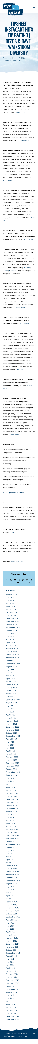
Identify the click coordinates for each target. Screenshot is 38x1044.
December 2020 (12, 727)
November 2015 (12, 911)
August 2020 (11, 739)
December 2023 (12, 691)
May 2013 (10, 1001)
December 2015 (12, 908)
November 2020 (12, 730)
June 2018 (10, 817)
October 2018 (11, 805)
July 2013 (10, 995)
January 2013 (11, 1013)
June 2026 (10, 600)
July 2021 (10, 706)
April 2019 (10, 787)
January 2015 (11, 941)
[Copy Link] (29, 582)
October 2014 (11, 950)
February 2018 (12, 829)
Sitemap (32, 1033)
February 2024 (12, 685)
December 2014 (12, 944)
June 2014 (10, 962)
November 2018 (12, 802)
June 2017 (10, 853)
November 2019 (12, 766)
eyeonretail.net (17, 561)
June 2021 (10, 709)
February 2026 (12, 612)
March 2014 (11, 971)
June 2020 (10, 745)
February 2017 (12, 865)
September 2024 (13, 663)
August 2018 (11, 811)
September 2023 (13, 700)
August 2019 (11, 775)
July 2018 (10, 814)
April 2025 (10, 642)
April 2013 (10, 1004)
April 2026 (10, 606)
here (12, 532)
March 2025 (11, 645)
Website (12, 270)
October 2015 (11, 914)
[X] (11, 580)
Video (5, 270)
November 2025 (12, 621)
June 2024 (10, 673)
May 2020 (10, 748)
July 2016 (10, 887)
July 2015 (10, 923)
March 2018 (11, 826)
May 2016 (10, 893)
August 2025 (11, 630)
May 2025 (10, 639)
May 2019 (10, 784)
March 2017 (11, 862)
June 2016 (10, 890)
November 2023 (12, 694)
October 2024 (11, 660)
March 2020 (11, 754)
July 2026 (10, 597)
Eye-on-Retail (18, 60)
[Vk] (18, 582)
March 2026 (11, 609)
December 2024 (12, 654)
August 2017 (11, 847)
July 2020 (10, 742)
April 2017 (10, 859)
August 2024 (11, 667)
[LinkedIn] (23, 580)
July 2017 (10, 850)
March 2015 (11, 935)
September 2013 (13, 989)
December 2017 (12, 835)
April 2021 (10, 715)
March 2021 (11, 718)
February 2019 (12, 793)
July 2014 (10, 959)
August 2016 (11, 884)
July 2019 (10, 778)
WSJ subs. (20, 369)
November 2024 (12, 657)
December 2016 (12, 871)
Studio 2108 (22, 1036)
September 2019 (13, 772)
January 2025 (11, 651)
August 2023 (11, 703)
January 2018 (11, 832)
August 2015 (11, 920)
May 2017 (10, 856)
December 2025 (12, 618)
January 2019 (11, 796)
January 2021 (11, 724)
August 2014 (11, 956)
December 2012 (12, 1016)
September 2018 (13, 808)
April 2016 (10, 896)
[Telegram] (31, 580)
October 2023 (11, 697)
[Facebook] (7, 580)
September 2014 (13, 953)
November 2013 (12, 983)
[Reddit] (19, 580)
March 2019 (11, 790)
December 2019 (12, 763)
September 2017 (13, 844)
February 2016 (12, 902)
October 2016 (11, 877)
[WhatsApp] (27, 580)
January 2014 (11, 977)
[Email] (23, 582)
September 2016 (13, 880)
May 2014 (10, 965)
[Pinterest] (12, 582)
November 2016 (12, 874)
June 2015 (10, 926)
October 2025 (11, 624)
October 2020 (11, 733)
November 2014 (12, 947)
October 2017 (11, 841)
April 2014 (10, 968)
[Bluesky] (15, 580)
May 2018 (10, 820)
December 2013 (12, 980)
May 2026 (10, 603)
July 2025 (10, 633)
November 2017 (12, 838)
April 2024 (10, 678)
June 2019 (10, 781)
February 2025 (12, 648)
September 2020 (13, 736)
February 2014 (12, 974)
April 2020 (10, 751)
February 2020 (12, 757)
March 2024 (11, 682)
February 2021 (12, 721)
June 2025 (10, 636)
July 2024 (10, 670)
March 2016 (11, 899)
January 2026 (11, 615)
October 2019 (11, 769)
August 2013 (11, 992)
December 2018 (12, 799)
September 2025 (13, 627)
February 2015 (12, 938)
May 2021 (10, 712)
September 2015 (13, 917)
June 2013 (10, 998)
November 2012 (12, 1019)
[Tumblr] (7, 582)
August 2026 (11, 594)
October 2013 (11, 986)
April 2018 (10, 823)
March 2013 (11, 1007)
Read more (20, 112)
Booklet (27, 267)
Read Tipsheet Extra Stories (14, 492)
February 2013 (12, 1010)
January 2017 (11, 868)
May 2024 (10, 675)
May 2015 (10, 929)
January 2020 (11, 760)
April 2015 (10, 932)
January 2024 (11, 688)
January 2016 (11, 905)
